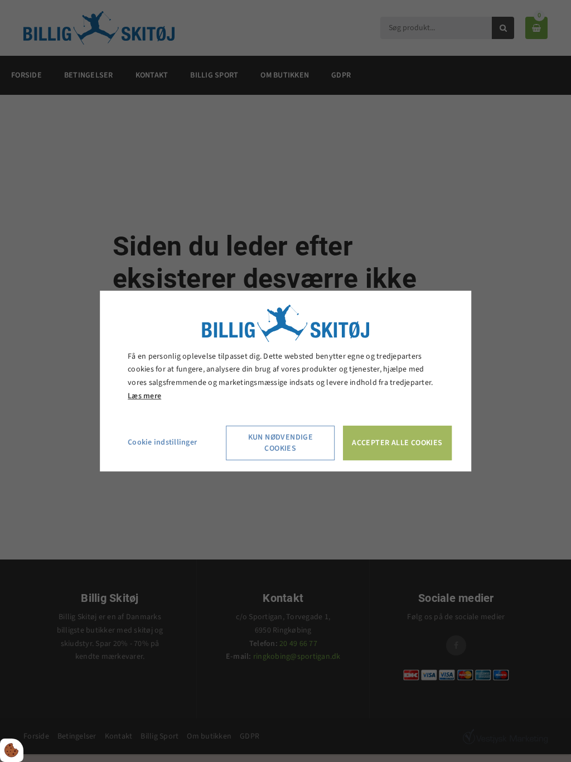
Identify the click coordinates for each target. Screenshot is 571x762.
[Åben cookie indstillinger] (11, 750)
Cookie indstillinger (162, 442)
